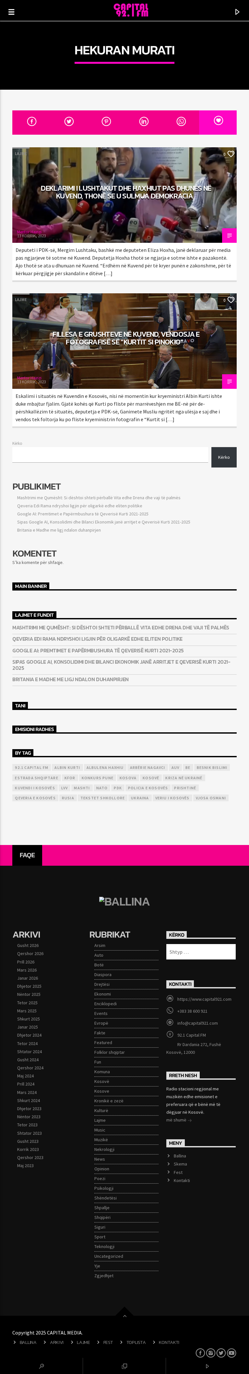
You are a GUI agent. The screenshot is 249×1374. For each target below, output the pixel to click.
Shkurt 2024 (28, 1100)
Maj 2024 (25, 1076)
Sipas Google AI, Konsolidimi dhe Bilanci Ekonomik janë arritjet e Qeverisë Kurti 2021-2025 (103, 522)
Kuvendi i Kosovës (35, 787)
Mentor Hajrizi (29, 232)
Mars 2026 (27, 970)
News (99, 1159)
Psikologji (103, 1188)
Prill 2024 (25, 1084)
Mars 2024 (27, 1092)
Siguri (99, 1227)
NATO (102, 787)
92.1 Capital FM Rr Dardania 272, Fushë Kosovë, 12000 (193, 1043)
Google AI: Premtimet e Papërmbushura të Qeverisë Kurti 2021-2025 (82, 514)
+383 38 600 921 (192, 1011)
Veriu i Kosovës (172, 797)
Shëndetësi (105, 1198)
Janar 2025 (27, 1027)
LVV (64, 787)
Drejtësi (102, 984)
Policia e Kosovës (148, 787)
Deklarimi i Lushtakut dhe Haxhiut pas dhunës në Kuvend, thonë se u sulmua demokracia (126, 192)
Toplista (136, 1342)
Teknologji (104, 1246)
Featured (103, 1042)
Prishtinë (185, 787)
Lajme (21, 153)
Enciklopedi (105, 1004)
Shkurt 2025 (28, 1019)
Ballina (180, 1156)
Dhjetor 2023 (29, 1108)
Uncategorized (108, 1256)
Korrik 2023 (28, 1149)
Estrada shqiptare (36, 777)
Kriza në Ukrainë (183, 777)
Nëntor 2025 (29, 994)
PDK (118, 787)
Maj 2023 (25, 1165)
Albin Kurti (67, 767)
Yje (97, 1266)
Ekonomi (102, 994)
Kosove (101, 1091)
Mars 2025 (27, 1011)
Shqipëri (102, 1217)
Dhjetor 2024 (29, 1035)
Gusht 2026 (28, 945)
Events (101, 1013)
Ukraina (140, 797)
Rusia (68, 797)
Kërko (17, 443)
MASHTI (82, 787)
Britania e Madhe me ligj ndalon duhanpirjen (59, 530)
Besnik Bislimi (212, 767)
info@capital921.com (197, 1023)
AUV (176, 767)
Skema (180, 1164)
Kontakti (182, 1180)
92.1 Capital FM (31, 767)
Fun (97, 1062)
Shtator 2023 (29, 1133)
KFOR (70, 777)
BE (187, 767)
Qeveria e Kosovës (35, 797)
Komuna (102, 1072)
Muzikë (101, 1140)
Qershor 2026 (30, 953)
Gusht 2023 (28, 1141)
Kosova (128, 777)
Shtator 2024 (29, 1051)
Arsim (99, 945)
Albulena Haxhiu (105, 767)
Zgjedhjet (103, 1275)
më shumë (176, 1120)
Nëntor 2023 (29, 1117)
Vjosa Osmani (211, 797)
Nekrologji (104, 1149)
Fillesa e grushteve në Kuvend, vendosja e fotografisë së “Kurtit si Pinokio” (126, 338)
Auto (98, 955)
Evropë (101, 1023)
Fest (178, 1172)
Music (99, 1130)
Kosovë (151, 777)
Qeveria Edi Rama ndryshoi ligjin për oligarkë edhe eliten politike (79, 506)
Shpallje (102, 1208)
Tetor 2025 (27, 1003)
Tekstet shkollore (102, 797)
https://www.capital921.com (204, 999)
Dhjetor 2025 (29, 986)
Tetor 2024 (27, 1043)
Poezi (99, 1178)
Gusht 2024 (28, 1060)
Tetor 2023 (27, 1125)
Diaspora (103, 974)
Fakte (99, 1033)
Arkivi (57, 1342)
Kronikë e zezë (109, 1101)
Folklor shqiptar (109, 1052)
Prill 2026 (25, 962)
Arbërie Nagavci (147, 767)
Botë (99, 965)
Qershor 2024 (30, 1068)
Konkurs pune (97, 777)
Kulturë (101, 1110)
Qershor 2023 (30, 1157)
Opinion (101, 1169)
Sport (99, 1237)
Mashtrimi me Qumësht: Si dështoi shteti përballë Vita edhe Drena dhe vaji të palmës (99, 498)
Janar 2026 (27, 978)
